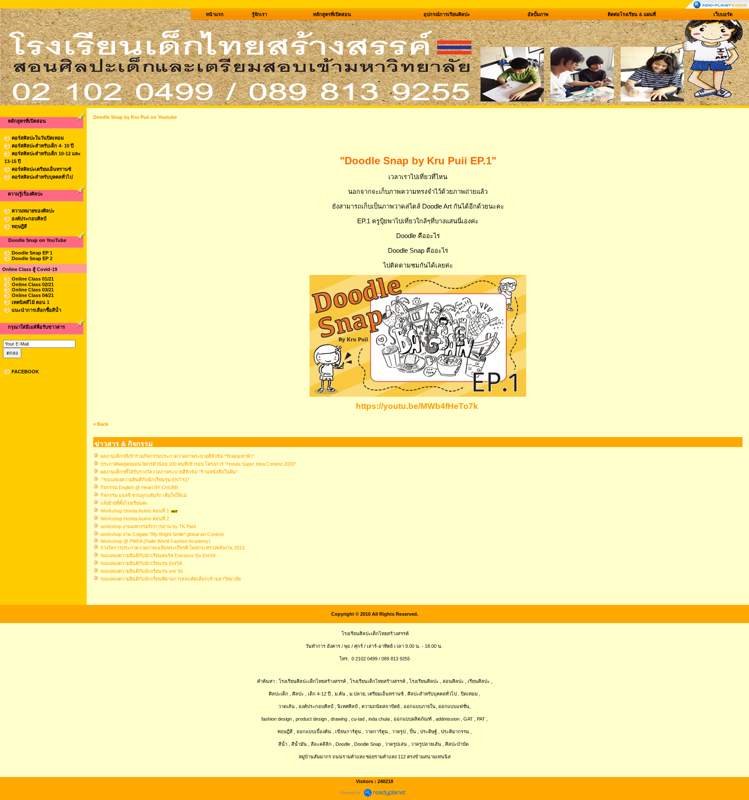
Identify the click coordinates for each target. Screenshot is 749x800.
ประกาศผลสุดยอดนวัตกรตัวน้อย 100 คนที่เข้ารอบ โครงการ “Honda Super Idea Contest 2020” (198, 464)
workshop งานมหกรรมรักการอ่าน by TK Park (148, 526)
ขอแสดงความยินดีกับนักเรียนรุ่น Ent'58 (141, 563)
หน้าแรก (215, 14)
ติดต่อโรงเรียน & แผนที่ (632, 14)
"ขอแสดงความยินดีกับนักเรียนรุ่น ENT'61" (145, 479)
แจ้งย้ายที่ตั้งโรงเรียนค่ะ (124, 503)
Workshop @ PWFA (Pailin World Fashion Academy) (155, 541)
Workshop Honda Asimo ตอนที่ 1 (135, 510)
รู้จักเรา (259, 14)
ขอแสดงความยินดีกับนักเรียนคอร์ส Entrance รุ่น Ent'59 (158, 555)
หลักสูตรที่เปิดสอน (332, 14)
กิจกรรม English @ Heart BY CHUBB (139, 487)
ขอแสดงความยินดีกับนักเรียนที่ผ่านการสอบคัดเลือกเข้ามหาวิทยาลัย (171, 578)
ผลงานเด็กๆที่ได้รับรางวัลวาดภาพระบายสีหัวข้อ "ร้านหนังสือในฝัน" (169, 471)
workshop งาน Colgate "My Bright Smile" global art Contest (162, 534)
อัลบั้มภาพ (538, 14)
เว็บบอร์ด (723, 14)
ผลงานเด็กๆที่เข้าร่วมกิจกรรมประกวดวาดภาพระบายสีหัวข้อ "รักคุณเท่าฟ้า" (177, 456)
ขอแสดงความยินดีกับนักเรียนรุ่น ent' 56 (142, 571)
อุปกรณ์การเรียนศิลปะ (446, 14)
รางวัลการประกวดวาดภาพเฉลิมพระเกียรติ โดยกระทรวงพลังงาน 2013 (172, 547)
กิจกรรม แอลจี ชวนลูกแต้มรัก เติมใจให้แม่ (144, 495)
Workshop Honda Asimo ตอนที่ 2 (135, 518)
